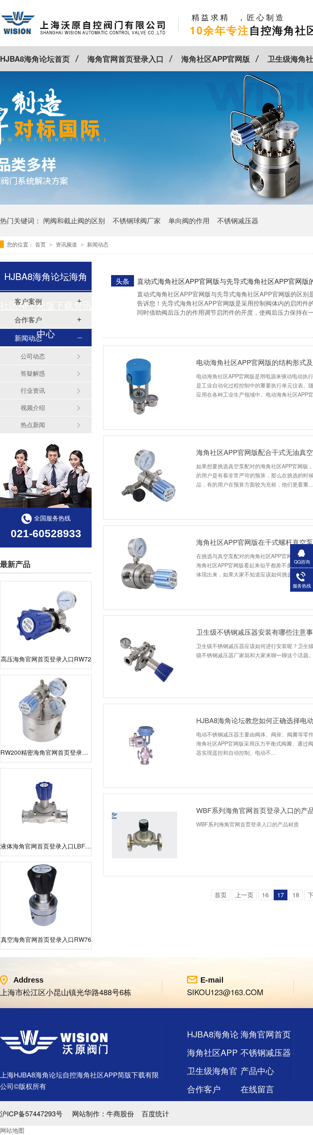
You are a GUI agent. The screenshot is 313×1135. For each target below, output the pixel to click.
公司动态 (33, 356)
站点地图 (204, 1107)
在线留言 (257, 1089)
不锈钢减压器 (237, 220)
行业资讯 (33, 390)
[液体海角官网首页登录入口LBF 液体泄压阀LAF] (45, 802)
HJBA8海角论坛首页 (35, 58)
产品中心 (257, 1070)
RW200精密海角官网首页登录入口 (47, 752)
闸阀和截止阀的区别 (74, 220)
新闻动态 (97, 244)
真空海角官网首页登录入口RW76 (46, 939)
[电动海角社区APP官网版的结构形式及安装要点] (144, 386)
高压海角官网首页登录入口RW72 (46, 659)
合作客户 (204, 1089)
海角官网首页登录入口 (125, 58)
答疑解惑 (33, 373)
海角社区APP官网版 (215, 58)
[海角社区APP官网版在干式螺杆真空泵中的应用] (144, 566)
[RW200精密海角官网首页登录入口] (45, 709)
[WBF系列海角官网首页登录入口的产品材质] (144, 835)
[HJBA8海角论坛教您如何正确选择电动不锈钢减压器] (144, 745)
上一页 (244, 894)
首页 (41, 244)
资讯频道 (67, 244)
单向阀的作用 (189, 220)
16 (265, 894)
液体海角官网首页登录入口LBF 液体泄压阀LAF (64, 846)
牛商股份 (120, 1113)
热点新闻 (33, 424)
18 (295, 894)
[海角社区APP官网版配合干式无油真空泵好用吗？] (144, 476)
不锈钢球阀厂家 (137, 220)
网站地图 (12, 1130)
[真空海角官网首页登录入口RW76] (45, 896)
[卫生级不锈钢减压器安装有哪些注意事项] (144, 656)
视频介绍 (33, 407)
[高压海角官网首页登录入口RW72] (45, 615)
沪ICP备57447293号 (31, 1113)
